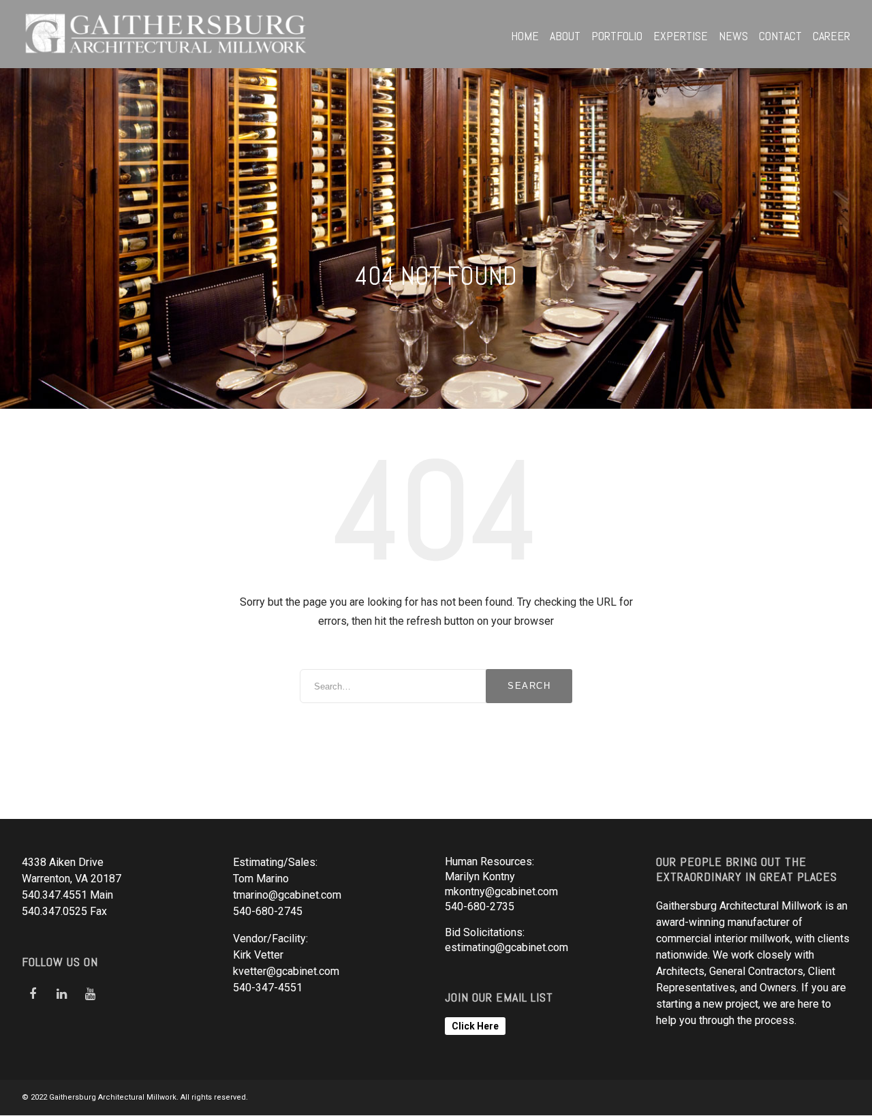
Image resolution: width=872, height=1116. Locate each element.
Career (831, 36)
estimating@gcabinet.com (506, 947)
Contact (780, 36)
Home (525, 36)
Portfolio (616, 36)
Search (529, 686)
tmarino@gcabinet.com (287, 894)
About (565, 36)
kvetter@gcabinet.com (286, 971)
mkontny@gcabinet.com (501, 891)
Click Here (475, 1026)
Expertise (680, 36)
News (733, 36)
